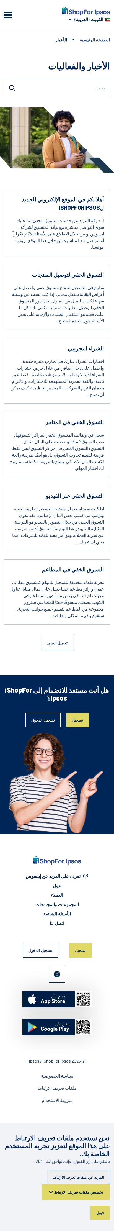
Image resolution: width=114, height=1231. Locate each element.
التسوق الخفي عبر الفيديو (75, 495)
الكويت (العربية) (88, 19)
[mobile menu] (8, 15)
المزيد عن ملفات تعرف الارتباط (78, 1177)
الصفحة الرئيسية (95, 39)
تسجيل (77, 720)
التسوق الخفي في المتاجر (74, 422)
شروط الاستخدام (57, 1100)
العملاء (57, 894)
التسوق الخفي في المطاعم (73, 569)
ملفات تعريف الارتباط (57, 1088)
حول (57, 885)
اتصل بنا (57, 923)
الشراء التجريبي (86, 348)
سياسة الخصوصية (57, 1075)
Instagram (57, 974)
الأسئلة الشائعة (57, 913)
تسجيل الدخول (43, 720)
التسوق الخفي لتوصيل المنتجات (68, 274)
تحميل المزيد (57, 642)
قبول (100, 1212)
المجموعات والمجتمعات (57, 904)
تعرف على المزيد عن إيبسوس (53, 876)
